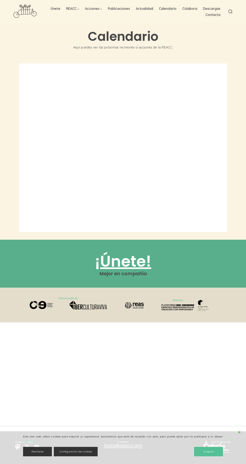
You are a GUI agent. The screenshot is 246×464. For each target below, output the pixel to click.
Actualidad (144, 8)
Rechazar (38, 451)
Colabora (189, 8)
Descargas (211, 8)
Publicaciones (119, 8)
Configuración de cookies (75, 451)
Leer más (29, 441)
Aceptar (209, 451)
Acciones (92, 8)
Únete (55, 8)
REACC (71, 8)
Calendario (167, 8)
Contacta (212, 15)
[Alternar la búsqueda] (230, 11)
